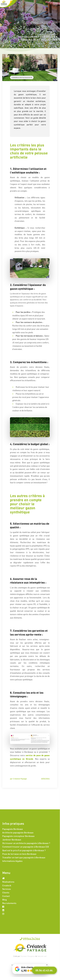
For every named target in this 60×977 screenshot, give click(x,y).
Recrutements (9, 903)
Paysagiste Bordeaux (12, 829)
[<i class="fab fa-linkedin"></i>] (3, 910)
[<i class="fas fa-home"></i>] (3, 878)
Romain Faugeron (28, 956)
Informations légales (12, 861)
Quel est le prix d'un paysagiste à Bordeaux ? (24, 850)
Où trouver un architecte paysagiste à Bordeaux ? (26, 843)
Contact (6, 896)
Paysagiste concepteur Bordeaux (18, 836)
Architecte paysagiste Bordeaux (17, 832)
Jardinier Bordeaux (11, 839)
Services (6, 889)
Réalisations (8, 881)
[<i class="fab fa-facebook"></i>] (3, 906)
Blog (4, 899)
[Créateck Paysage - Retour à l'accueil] (8, 4)
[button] (44, 970)
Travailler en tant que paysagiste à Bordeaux (23, 857)
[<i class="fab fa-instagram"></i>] (3, 913)
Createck (6, 885)
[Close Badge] (46, 964)
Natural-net (41, 956)
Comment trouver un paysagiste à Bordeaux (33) (25, 846)
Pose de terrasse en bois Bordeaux (19, 854)
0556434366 (31, 939)
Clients (5, 892)
